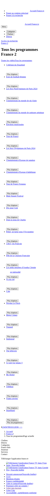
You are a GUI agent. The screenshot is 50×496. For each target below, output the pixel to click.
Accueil (9, 431)
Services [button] (4, 452)
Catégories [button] (5, 445)
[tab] (8, 60)
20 (15, 427)
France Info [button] (5, 447)
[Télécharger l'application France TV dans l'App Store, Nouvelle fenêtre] (27, 465)
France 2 (9, 434)
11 (13, 427)
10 (11, 427)
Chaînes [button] (4, 440)
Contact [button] (4, 454)
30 (17, 427)
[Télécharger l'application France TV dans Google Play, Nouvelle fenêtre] (27, 470)
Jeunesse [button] (4, 450)
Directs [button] (4, 443)
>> (20, 427)
